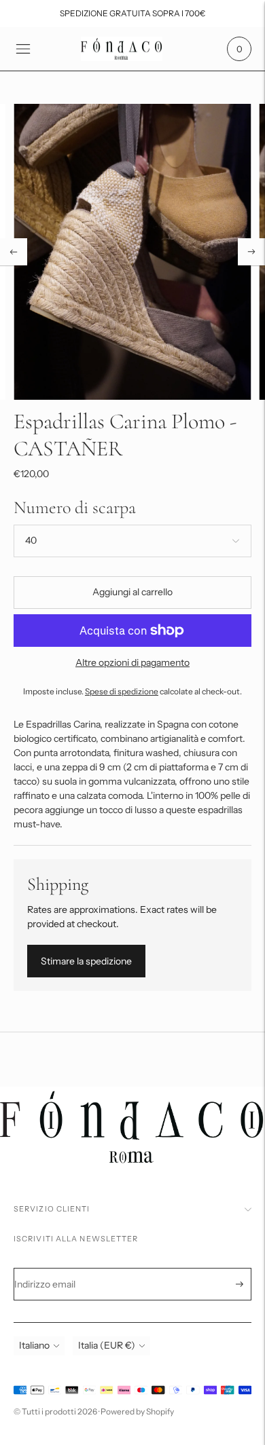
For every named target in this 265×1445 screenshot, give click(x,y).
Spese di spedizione (121, 691)
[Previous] (13, 251)
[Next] (251, 251)
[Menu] (23, 49)
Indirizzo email (54, 1268)
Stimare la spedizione (86, 961)
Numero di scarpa (75, 507)
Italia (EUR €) (106, 1345)
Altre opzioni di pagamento (132, 662)
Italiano (34, 1345)
